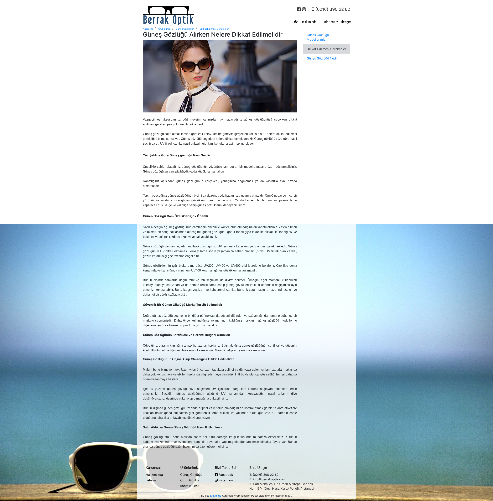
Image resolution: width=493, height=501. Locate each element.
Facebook (225, 475)
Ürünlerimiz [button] (327, 22)
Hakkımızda (308, 22)
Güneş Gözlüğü (191, 475)
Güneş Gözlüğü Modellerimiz (318, 37)
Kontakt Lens (189, 486)
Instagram (225, 480)
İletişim (346, 22)
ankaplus (215, 495)
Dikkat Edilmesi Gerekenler (326, 49)
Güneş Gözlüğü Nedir (322, 58)
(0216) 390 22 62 (332, 9)
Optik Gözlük (189, 480)
